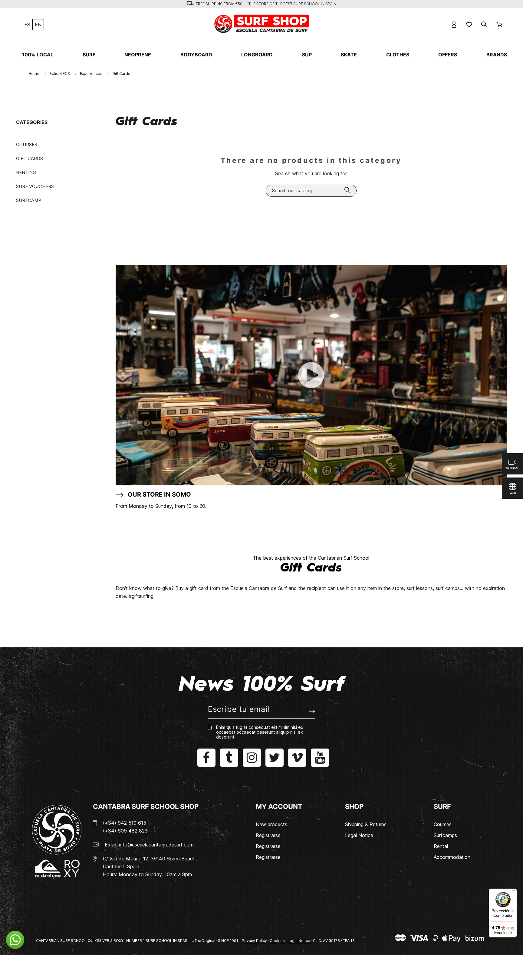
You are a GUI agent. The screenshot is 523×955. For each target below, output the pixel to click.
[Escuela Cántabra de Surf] (262, 24)
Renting (26, 172)
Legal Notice (359, 835)
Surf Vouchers (35, 186)
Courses (26, 144)
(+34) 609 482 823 (125, 831)
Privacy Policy (254, 940)
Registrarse (268, 835)
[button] (15, 940)
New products (271, 824)
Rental (441, 846)
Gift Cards (29, 158)
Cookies (277, 940)
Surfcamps (445, 835)
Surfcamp (28, 200)
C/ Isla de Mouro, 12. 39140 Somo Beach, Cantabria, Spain (150, 863)
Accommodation (452, 857)
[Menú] (513, 892)
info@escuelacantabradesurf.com (156, 845)
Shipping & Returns (365, 824)
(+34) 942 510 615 (124, 823)
